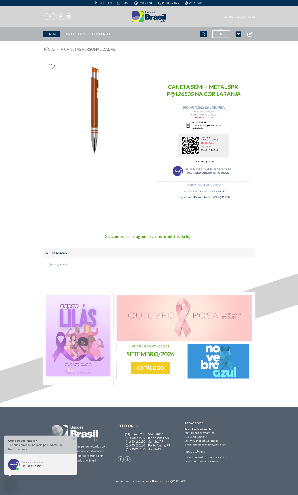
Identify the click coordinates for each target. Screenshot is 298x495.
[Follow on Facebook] (46, 16)
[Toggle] (46, 253)
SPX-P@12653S (221, 197)
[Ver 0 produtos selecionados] (238, 34)
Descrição (59, 253)
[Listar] (52, 66)
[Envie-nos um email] (68, 16)
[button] (239, 16)
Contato (101, 34)
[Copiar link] (250, 34)
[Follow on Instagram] (53, 16)
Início (49, 49)
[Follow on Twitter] (61, 16)
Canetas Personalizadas (198, 197)
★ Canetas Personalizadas (87, 49)
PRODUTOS (76, 34)
